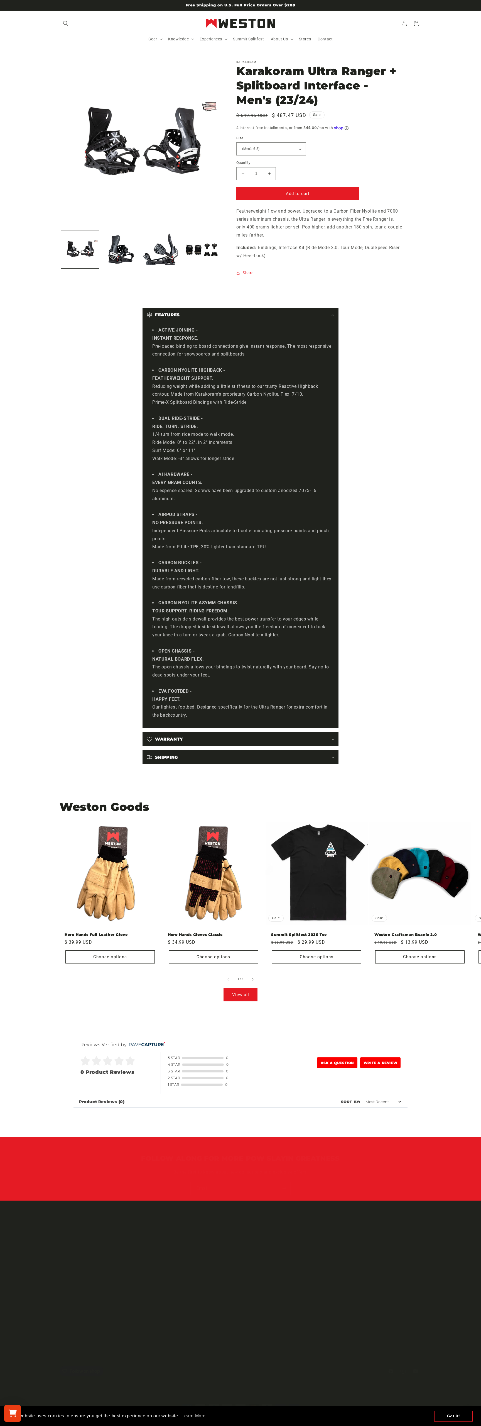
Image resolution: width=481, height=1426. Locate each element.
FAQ (184, 1258)
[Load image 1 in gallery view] (80, 249)
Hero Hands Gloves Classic (195, 934)
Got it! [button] (453, 1416)
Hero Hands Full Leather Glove (96, 934)
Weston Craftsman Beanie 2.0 (405, 934)
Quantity (243, 162)
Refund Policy (194, 1268)
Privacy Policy (194, 1288)
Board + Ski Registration (203, 1248)
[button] (66, 23)
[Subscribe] (284, 1188)
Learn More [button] (193, 1415)
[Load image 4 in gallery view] (201, 249)
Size (240, 138)
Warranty (189, 1239)
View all (240, 994)
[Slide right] (253, 979)
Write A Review (380, 1063)
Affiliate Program (76, 1268)
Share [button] (248, 273)
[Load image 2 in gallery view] (120, 249)
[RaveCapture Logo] (145, 1045)
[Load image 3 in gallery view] (161, 249)
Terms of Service (75, 1248)
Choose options (110, 956)
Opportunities (72, 1239)
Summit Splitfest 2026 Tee (299, 934)
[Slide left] (228, 979)
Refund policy (72, 1258)
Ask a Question (337, 1063)
